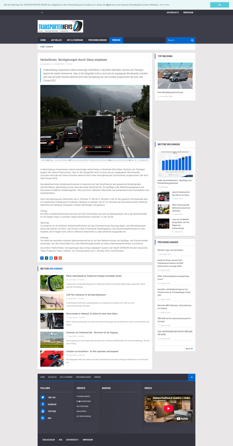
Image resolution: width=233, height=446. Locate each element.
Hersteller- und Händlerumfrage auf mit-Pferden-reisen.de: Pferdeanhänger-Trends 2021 (174, 292)
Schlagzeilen (48, 440)
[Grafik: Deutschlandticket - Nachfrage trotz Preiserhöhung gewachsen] (175, 164)
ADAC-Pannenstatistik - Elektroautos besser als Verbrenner (181, 208)
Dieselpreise (81, 411)
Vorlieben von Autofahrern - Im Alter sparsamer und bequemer (92, 351)
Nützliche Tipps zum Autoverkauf (170, 250)
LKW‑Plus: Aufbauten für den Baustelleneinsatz (86, 295)
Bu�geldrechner (84, 401)
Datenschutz (173, 12)
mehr (188, 349)
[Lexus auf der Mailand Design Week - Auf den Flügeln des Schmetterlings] (163, 223)
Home (43, 40)
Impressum (188, 12)
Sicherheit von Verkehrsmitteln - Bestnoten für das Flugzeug (92, 332)
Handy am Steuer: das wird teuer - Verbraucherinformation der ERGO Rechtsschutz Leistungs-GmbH (170, 263)
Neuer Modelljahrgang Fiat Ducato (170, 92)
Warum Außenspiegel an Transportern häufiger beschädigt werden (94, 276)
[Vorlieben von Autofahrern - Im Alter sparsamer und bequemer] (52, 359)
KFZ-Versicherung (84, 416)
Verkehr (116, 40)
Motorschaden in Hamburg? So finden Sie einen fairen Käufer (92, 313)
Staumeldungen (83, 396)
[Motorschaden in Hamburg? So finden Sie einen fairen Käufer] (52, 321)
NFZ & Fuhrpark (75, 40)
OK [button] (219, 5)
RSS (60, 440)
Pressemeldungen (97, 40)
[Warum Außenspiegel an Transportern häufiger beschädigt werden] (52, 283)
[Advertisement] (175, 120)
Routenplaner (82, 406)
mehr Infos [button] (164, 5)
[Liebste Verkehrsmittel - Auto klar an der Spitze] (163, 196)
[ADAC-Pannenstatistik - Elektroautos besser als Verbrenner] (163, 209)
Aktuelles (56, 40)
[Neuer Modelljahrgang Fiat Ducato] (175, 75)
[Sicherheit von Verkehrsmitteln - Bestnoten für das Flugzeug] (52, 340)
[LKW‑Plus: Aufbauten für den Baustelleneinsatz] (52, 302)
